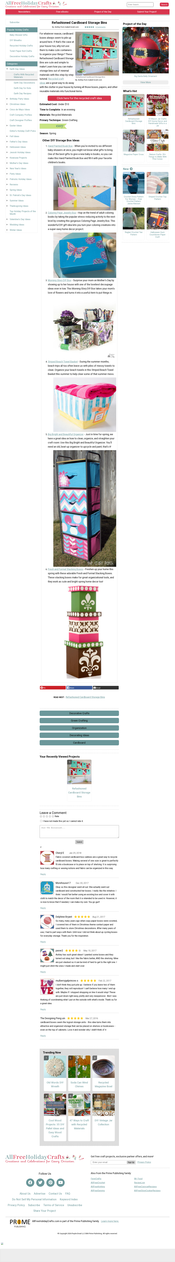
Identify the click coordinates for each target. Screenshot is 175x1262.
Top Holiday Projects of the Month (23, 212)
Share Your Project (44, 1210)
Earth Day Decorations (24, 82)
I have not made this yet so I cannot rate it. (63, 821)
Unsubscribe (74, 1205)
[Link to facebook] (30, 1182)
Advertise (39, 1193)
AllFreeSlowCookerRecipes (147, 1190)
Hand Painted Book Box (60, 146)
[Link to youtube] (60, 1182)
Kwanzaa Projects (18, 157)
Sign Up (131, 1162)
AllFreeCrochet (98, 1182)
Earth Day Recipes (22, 93)
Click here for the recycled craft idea (79, 98)
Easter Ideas (16, 125)
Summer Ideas (17, 200)
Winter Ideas (16, 230)
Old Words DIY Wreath (55, 1084)
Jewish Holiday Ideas (20, 152)
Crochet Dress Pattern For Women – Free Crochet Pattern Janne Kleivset (134, 200)
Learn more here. (110, 1221)
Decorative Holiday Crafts (22, 56)
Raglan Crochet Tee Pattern (133, 233)
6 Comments (101, 27)
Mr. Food (138, 1178)
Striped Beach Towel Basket (63, 361)
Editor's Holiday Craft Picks (23, 131)
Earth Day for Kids (22, 88)
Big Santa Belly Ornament (145, 76)
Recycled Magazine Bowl (103, 1084)
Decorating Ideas (79, 735)
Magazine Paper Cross (134, 154)
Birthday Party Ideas (19, 99)
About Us (25, 1193)
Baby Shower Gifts (18, 35)
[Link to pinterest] (50, 1182)
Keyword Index (69, 1199)
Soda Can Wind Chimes (79, 1084)
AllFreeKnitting (98, 1186)
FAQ (67, 1193)
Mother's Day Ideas (19, 163)
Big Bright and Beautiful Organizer (66, 434)
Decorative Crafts (79, 713)
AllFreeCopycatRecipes (145, 1186)
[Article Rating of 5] (89, 27)
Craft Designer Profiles (21, 120)
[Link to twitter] (40, 1182)
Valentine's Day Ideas (20, 219)
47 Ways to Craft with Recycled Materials (79, 1124)
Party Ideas (15, 174)
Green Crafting (79, 720)
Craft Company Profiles (21, 115)
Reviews (14, 184)
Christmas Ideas (17, 104)
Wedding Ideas (17, 224)
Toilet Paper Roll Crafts (21, 51)
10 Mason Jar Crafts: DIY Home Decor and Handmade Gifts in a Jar (157, 122)
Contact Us (55, 1193)
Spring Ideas (16, 190)
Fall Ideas (14, 136)
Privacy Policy (16, 1205)
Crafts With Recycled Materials (24, 75)
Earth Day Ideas (17, 69)
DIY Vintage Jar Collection (104, 1122)
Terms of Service (53, 1205)
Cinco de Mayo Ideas (20, 109)
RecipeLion (139, 1182)
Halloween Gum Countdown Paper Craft (158, 234)
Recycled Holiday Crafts (21, 45)
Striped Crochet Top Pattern (158, 198)
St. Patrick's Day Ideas (20, 195)
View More (145, 82)
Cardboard (79, 742)
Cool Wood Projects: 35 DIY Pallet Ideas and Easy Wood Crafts (55, 1128)
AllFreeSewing (98, 1190)
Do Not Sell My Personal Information (34, 1199)
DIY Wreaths (16, 40)
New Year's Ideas (18, 168)
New (126, 169)
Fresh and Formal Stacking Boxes (65, 569)
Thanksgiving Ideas (19, 206)
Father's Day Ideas (18, 141)
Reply (43, 874)
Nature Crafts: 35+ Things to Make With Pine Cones (157, 156)
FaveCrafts (96, 1178)
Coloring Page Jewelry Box (62, 212)
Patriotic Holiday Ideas (21, 179)
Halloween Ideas (18, 147)
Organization (79, 728)
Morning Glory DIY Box (59, 280)
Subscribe (14, 22)
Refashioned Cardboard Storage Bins (85, 697)
